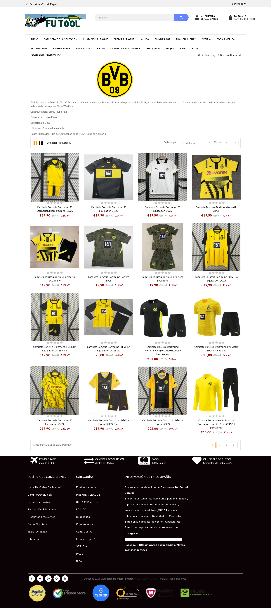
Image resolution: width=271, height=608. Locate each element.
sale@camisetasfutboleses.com (156, 527)
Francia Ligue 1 (186, 39)
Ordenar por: (170, 142)
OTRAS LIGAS (84, 48)
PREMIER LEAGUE (124, 39)
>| (234, 445)
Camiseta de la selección (60, 39)
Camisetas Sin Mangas (125, 48)
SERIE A (206, 39)
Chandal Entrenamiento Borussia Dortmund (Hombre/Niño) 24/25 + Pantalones (216, 424)
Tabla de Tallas (37, 531)
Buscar (181, 17)
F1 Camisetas (38, 48)
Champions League (95, 39)
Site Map (33, 539)
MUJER (170, 48)
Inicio (34, 39)
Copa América (225, 39)
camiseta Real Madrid (153, 516)
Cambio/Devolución (40, 494)
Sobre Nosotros (37, 524)
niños (174, 510)
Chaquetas (153, 48)
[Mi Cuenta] (197, 17)
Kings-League (62, 48)
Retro (101, 48)
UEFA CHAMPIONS (88, 502)
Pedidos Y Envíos (39, 502)
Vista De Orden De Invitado (45, 487)
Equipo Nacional (86, 487)
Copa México (84, 531)
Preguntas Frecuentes (41, 517)
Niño (183, 48)
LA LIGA (144, 39)
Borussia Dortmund (230, 55)
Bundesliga (163, 39)
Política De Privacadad (42, 509)
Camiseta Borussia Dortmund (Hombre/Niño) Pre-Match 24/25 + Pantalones (162, 350)
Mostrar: (218, 142)
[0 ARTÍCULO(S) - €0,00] (230, 17)
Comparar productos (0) (59, 142)
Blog (195, 48)
